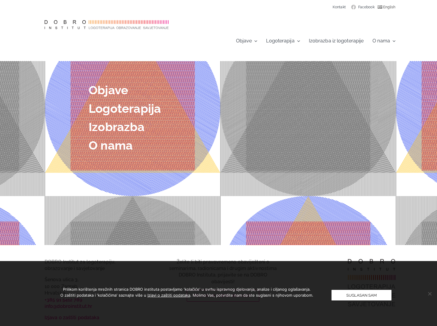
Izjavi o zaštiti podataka (168, 295)
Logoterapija (125, 108)
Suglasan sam (361, 295)
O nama (111, 145)
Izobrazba (116, 127)
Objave (108, 90)
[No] (430, 294)
